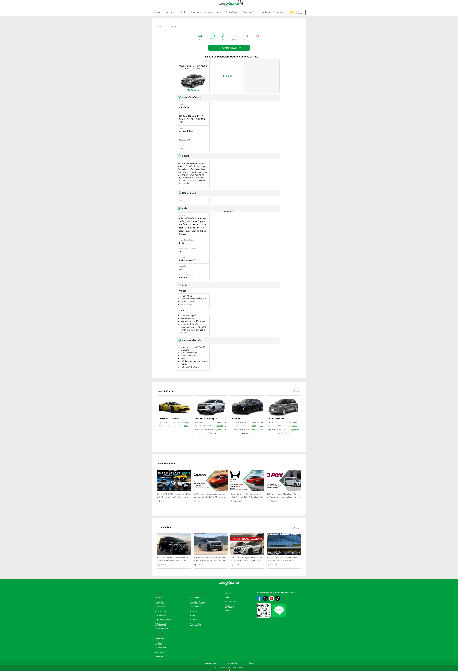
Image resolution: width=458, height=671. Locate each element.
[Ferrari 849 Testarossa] (174, 406)
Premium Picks (250, 12)
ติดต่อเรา (228, 610)
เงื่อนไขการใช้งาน (231, 602)
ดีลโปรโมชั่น (229, 597)
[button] (298, 12)
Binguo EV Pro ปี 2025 (275, 422)
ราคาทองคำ (194, 611)
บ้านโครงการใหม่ (160, 638)
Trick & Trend (232, 12)
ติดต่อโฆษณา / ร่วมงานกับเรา (273, 12)
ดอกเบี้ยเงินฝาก (195, 606)
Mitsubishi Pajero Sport (206, 418)
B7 (185, 277)
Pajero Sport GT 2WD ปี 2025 (204, 422)
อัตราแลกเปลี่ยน (195, 624)
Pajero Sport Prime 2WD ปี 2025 (204, 426)
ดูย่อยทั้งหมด (209, 433)
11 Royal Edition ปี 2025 (239, 422)
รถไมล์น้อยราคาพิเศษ (162, 628)
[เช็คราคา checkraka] (229, 4)
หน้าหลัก (156, 12)
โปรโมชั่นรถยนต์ (160, 624)
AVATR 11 (236, 418)
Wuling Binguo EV (276, 418)
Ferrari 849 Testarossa (169, 418)
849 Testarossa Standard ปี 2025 (168, 426)
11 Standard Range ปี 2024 (240, 430)
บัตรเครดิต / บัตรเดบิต (197, 602)
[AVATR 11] (247, 406)
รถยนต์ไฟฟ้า (159, 602)
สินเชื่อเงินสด (194, 597)
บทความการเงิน (160, 615)
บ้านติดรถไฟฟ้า (160, 652)
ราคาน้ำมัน (193, 620)
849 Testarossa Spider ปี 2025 (168, 422)
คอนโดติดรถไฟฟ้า (161, 647)
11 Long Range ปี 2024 (239, 426)
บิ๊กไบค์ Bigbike (160, 611)
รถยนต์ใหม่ (158, 597)
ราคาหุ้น (192, 615)
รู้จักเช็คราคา (229, 606)
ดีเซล (181, 277)
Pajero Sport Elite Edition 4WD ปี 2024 (204, 430)
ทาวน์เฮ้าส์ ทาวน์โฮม (162, 656)
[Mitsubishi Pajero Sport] (210, 406)
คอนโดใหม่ (158, 643)
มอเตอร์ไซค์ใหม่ (160, 606)
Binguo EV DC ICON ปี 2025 (277, 430)
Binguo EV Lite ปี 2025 (275, 426)
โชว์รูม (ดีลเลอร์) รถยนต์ (163, 620)
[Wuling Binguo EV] (283, 406)
